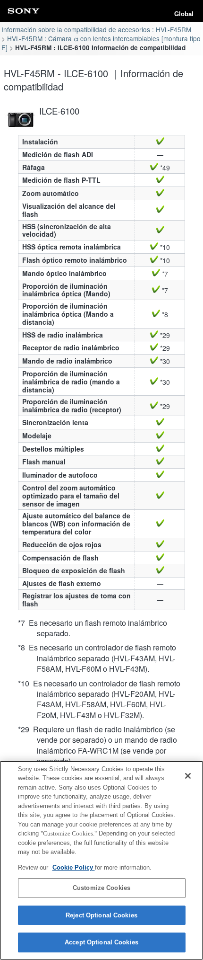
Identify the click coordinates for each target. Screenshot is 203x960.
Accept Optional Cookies (101, 942)
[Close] (188, 775)
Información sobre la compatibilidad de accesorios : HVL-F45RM (96, 29)
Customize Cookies (101, 887)
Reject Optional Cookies (101, 915)
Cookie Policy (73, 867)
